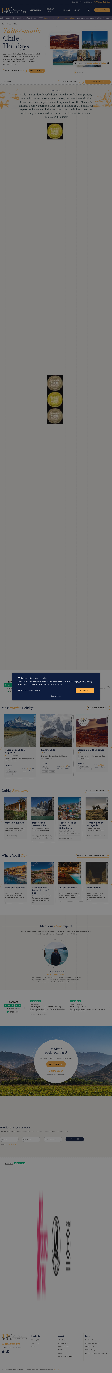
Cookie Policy (56, 696)
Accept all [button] (85, 690)
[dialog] (56, 686)
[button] (29, 690)
